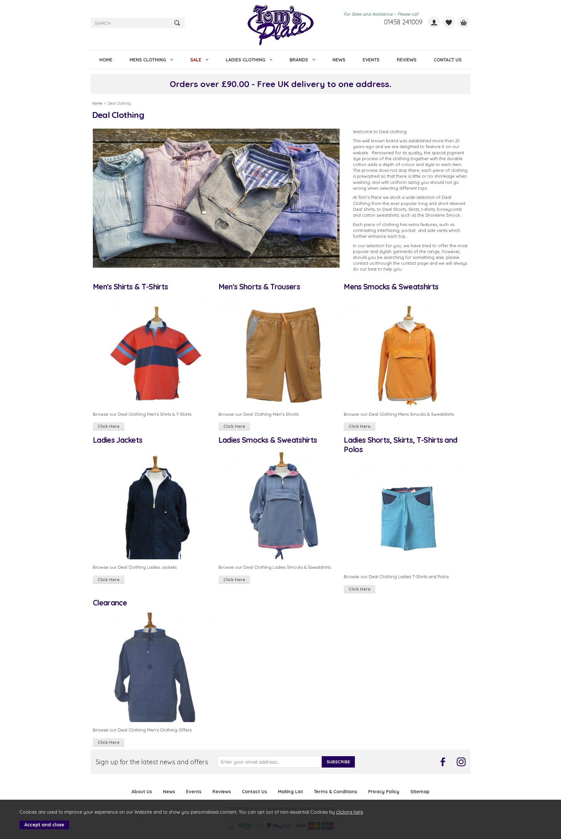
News (169, 791)
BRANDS (299, 59)
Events (193, 791)
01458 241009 (403, 22)
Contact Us (254, 791)
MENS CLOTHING (148, 59)
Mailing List (290, 791)
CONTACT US (448, 59)
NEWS (338, 59)
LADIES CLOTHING (245, 59)
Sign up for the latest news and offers (152, 762)
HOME (105, 59)
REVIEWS (407, 59)
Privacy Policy (383, 791)
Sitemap (420, 791)
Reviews (221, 791)
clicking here (349, 812)
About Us (141, 791)
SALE (195, 59)
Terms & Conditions (335, 791)
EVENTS (371, 59)
